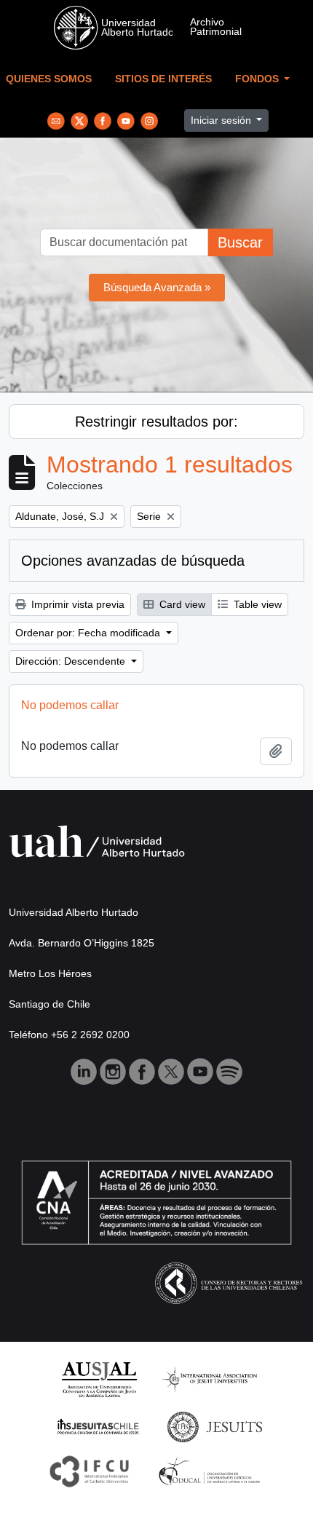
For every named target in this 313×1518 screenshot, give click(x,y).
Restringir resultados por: (156, 422)
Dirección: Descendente (71, 661)
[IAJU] (209, 1378)
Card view (180, 604)
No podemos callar (70, 705)
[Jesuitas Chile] (98, 1426)
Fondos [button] (258, 79)
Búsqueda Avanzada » (156, 287)
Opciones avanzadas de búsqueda (133, 561)
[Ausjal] (98, 1378)
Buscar (240, 242)
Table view (256, 604)
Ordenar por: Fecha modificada (89, 633)
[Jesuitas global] (214, 1426)
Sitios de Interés (163, 79)
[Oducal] (211, 1470)
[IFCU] (89, 1470)
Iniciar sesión (222, 120)
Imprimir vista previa (76, 604)
